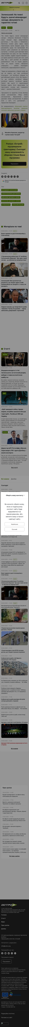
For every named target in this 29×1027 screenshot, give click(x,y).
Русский (14, 529)
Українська (14, 524)
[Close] (24, 495)
